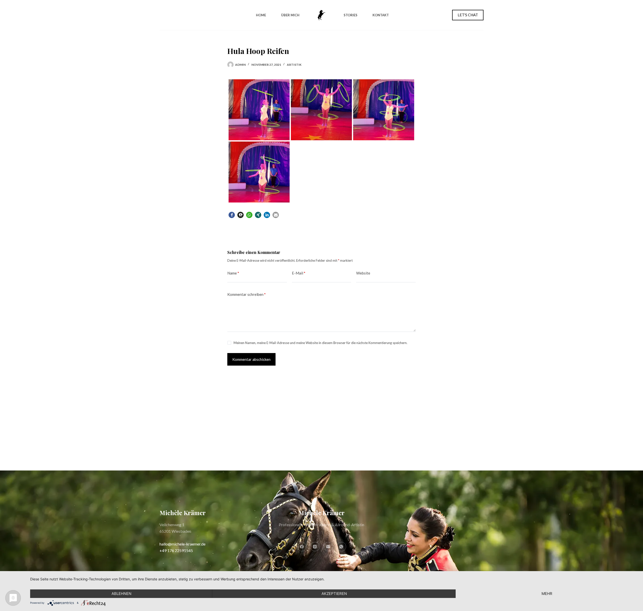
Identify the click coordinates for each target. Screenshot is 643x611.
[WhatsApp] (341, 547)
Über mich (290, 15)
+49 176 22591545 (176, 550)
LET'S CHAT (468, 15)
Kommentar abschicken (251, 359)
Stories (350, 15)
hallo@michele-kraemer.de (182, 543)
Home (261, 15)
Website (363, 273)
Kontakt (380, 15)
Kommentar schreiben (246, 294)
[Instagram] (315, 547)
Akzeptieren (334, 593)
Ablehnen (121, 593)
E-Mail (298, 273)
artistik (294, 64)
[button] (232, 215)
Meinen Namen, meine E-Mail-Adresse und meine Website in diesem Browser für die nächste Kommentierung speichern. (320, 343)
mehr (547, 593)
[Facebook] (302, 547)
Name (233, 273)
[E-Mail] (328, 547)
